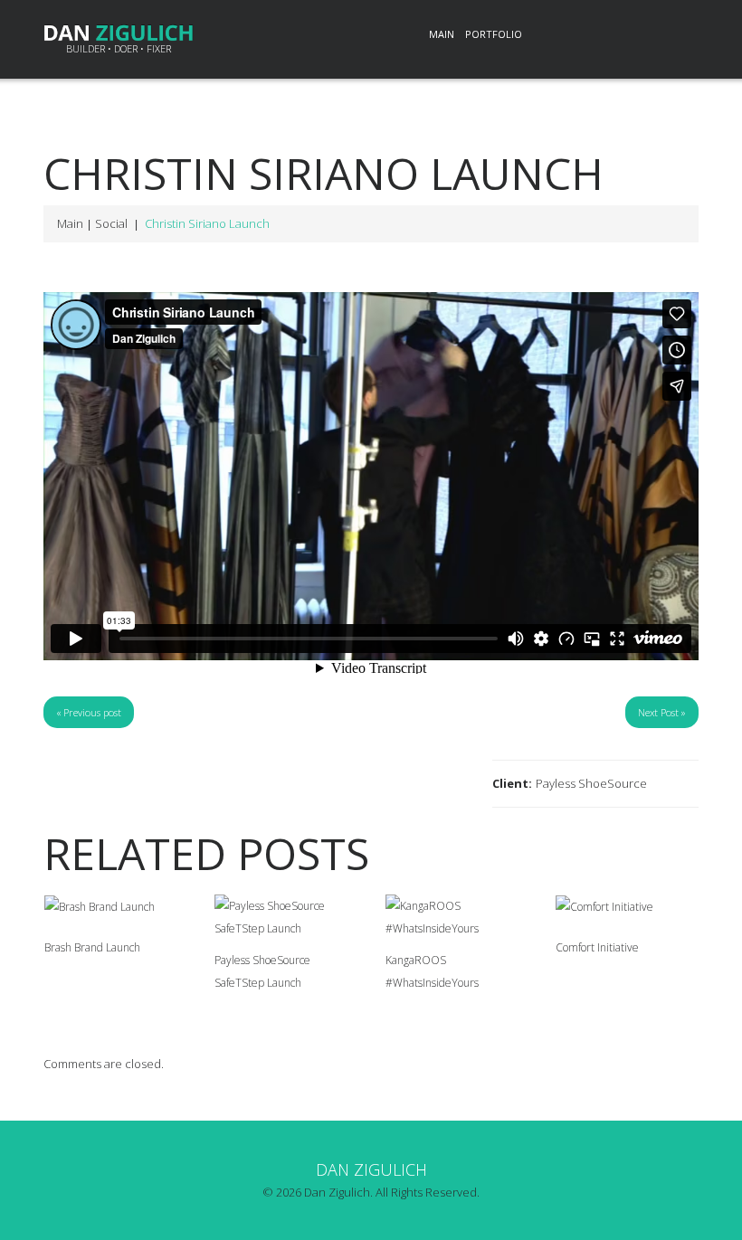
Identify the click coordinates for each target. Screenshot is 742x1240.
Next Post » (662, 712)
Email (678, 35)
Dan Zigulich (371, 1169)
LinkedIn (559, 35)
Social (111, 223)
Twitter (599, 35)
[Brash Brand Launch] (115, 906)
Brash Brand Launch (92, 947)
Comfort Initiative (597, 947)
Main (441, 34)
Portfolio (493, 34)
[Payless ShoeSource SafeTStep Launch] (285, 917)
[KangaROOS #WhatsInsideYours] (456, 917)
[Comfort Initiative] (627, 906)
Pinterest (639, 35)
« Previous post (88, 712)
